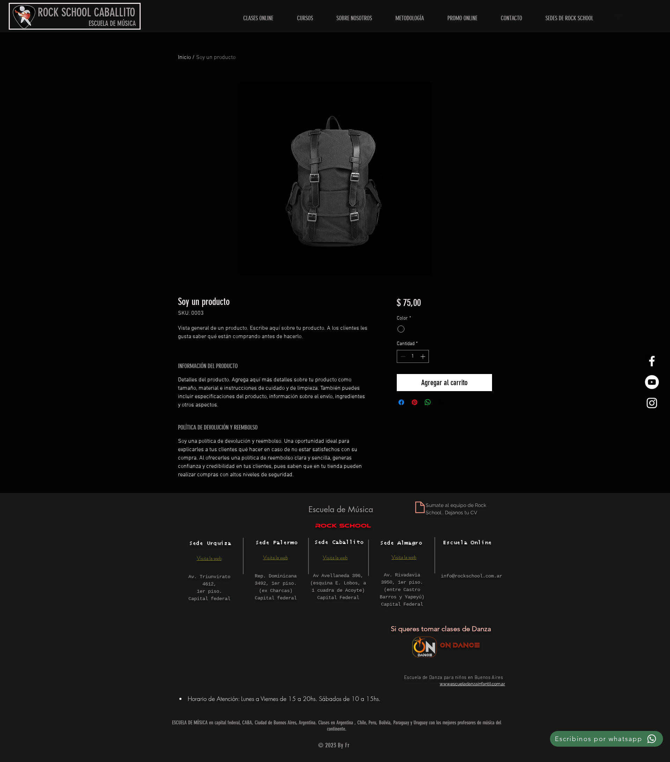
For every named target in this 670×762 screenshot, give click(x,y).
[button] (569, 18)
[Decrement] (402, 356)
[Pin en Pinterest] (414, 402)
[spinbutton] (413, 356)
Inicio (184, 57)
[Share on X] (441, 402)
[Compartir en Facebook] (401, 402)
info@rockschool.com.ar (471, 576)
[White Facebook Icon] (652, 361)
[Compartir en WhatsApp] (428, 402)
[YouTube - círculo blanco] (652, 382)
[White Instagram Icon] (652, 403)
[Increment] (423, 356)
